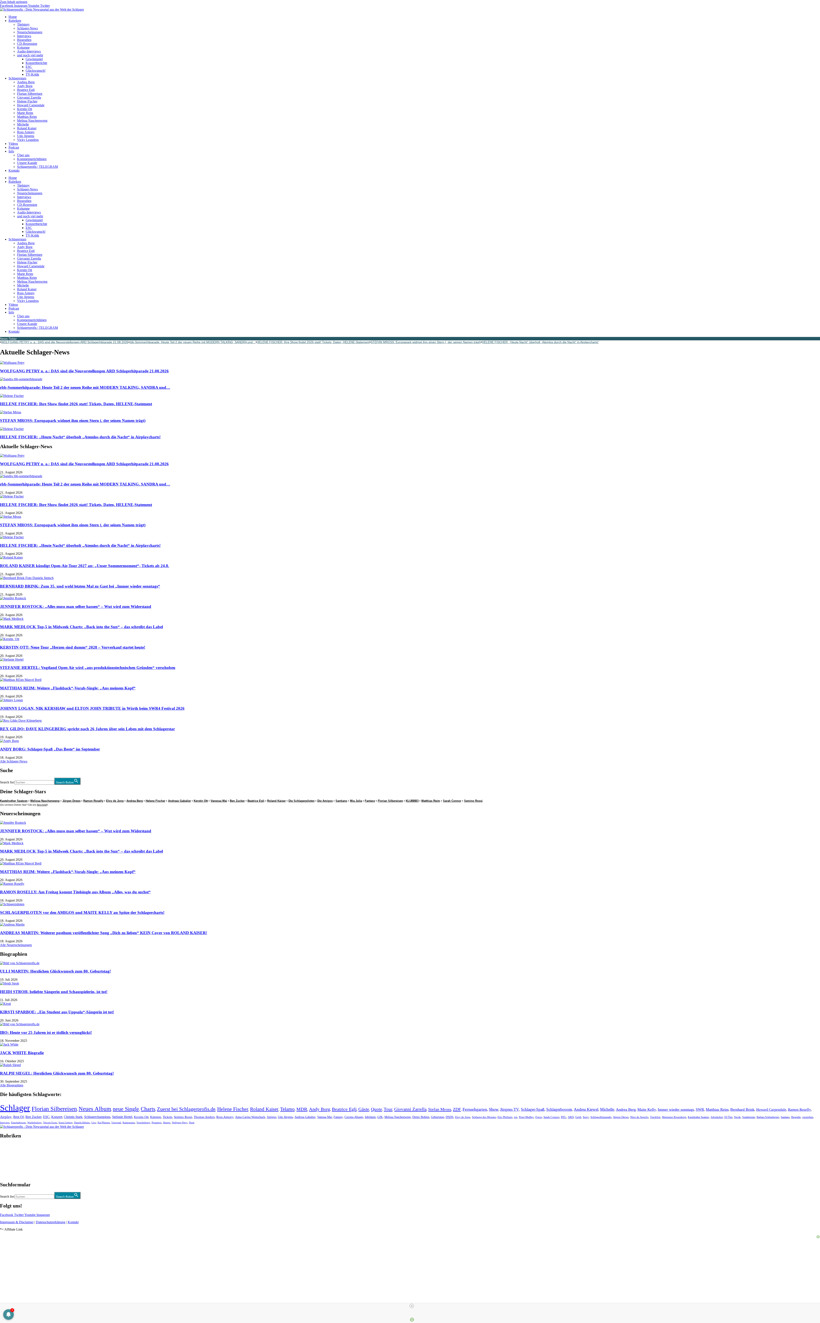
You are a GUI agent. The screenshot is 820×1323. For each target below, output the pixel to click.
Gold (578, 1117)
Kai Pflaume (104, 1122)
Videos (13, 143)
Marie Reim (25, 113)
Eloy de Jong (115, 800)
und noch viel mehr (30, 55)
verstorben (807, 1117)
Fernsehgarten (475, 1109)
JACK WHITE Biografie (22, 1053)
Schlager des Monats (484, 1117)
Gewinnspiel (34, 59)
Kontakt (14, 170)
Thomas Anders (204, 1117)
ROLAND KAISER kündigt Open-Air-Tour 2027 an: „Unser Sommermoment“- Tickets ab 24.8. (84, 565)
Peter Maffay (526, 1117)
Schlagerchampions (97, 1117)
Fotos (538, 1117)
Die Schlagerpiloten (301, 800)
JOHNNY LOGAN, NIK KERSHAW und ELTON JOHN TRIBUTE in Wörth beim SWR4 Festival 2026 (92, 708)
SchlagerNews (10, 1148)
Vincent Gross (50, 1122)
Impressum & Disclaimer (17, 1222)
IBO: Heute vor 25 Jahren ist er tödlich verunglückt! (46, 1032)
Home (13, 17)
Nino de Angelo (639, 1117)
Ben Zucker (237, 800)
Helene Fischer (27, 101)
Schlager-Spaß (533, 1109)
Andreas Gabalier (179, 800)
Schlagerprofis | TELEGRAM (37, 166)
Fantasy (370, 800)
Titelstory (23, 24)
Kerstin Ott (24, 109)
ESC (29, 67)
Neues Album (95, 1109)
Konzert (56, 1117)
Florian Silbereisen (29, 93)
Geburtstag (437, 1117)
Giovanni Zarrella (29, 97)
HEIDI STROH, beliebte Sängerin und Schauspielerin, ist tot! (53, 991)
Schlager (15, 1108)
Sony (586, 1117)
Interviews (24, 36)
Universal (116, 1122)
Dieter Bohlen (420, 1117)
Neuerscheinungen (29, 32)
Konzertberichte (36, 63)
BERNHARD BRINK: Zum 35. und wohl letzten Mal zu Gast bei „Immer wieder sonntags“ (80, 586)
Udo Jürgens (25, 136)
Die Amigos (325, 800)
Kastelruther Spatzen (14, 800)
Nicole (737, 1117)
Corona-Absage (353, 1117)
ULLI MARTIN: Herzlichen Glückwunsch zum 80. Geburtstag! (55, 971)
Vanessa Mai (219, 800)
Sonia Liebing (65, 1122)
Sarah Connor (452, 800)
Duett (191, 1122)
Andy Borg (24, 86)
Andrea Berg (26, 82)
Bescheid (42, 804)
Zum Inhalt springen (13, 2)
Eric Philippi (505, 1117)
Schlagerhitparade (600, 1117)
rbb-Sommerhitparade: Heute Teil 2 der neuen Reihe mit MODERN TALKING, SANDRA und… (192, 342)
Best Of (18, 1117)
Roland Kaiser (27, 128)
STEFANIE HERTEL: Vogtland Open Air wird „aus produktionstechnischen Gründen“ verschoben (87, 667)
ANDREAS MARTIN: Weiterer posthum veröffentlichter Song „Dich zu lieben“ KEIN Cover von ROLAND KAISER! (103, 933)
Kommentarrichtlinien (32, 159)
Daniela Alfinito (82, 1122)
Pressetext (156, 1122)
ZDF (457, 1109)
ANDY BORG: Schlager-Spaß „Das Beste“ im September (50, 749)
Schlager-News (27, 28)
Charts (148, 1109)
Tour (388, 1109)
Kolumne (23, 47)
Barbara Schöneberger (768, 1117)
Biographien (8, 1160)
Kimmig (155, 1117)
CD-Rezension (27, 43)
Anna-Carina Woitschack (250, 1117)
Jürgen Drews (71, 800)
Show (493, 1109)
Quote (376, 1109)
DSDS (449, 1117)
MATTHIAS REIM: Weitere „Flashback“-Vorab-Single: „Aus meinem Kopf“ (68, 688)
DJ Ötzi (728, 1117)
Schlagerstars (17, 78)
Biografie (796, 1117)
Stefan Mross (439, 1109)
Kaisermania (129, 1122)
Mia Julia (356, 800)
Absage (166, 1122)
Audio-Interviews (29, 51)
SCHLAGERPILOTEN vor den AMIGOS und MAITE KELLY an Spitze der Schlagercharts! (82, 912)
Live (93, 1122)
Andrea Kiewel (586, 1109)
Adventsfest (716, 1117)
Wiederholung (34, 1122)
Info (11, 151)
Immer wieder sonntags (676, 1109)
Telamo (287, 1109)
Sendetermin (748, 1117)
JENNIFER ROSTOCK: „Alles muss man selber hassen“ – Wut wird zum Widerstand (75, 606)
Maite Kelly (646, 1109)
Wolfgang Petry (179, 1122)
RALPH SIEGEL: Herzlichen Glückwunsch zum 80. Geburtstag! (57, 1073)
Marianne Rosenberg (674, 1117)
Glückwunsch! (35, 70)
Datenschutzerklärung (50, 1222)
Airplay (6, 1117)
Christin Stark (73, 1117)
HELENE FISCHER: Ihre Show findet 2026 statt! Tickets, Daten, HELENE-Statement (313, 342)
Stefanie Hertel (122, 1117)
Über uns (23, 155)
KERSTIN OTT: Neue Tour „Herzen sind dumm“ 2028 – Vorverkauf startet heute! (72, 647)
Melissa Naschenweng (32, 120)
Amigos (271, 1117)
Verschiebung (143, 1122)
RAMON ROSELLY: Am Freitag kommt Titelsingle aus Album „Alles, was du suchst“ (75, 892)
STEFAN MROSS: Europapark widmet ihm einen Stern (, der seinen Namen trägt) (426, 342)
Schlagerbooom (559, 1109)
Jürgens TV (509, 1109)
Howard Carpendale (30, 105)
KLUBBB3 (412, 800)
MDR (301, 1109)
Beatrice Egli (26, 90)
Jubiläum (370, 1117)
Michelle (23, 124)
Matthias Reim (27, 117)
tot (515, 1117)
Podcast (14, 147)
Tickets (167, 1117)
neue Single (126, 1109)
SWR (700, 1109)
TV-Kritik (32, 74)
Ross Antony (26, 132)
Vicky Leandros (28, 140)
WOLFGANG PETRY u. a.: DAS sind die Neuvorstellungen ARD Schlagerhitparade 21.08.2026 (64, 342)
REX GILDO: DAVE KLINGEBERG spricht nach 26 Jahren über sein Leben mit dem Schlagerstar (87, 729)
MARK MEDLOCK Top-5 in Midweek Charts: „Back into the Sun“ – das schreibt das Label (81, 627)
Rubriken (15, 20)
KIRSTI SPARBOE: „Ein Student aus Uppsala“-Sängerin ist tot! (57, 1012)
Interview (4, 1122)
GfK (380, 1117)
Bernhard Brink (742, 1109)
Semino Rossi (473, 800)
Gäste (363, 1109)
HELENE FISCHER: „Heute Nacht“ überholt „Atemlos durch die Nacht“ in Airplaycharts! (540, 342)
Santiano (341, 800)
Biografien (24, 40)
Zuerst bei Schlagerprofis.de (186, 1109)
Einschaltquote (18, 1122)
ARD (571, 1117)
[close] (412, 1306)
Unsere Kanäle (27, 163)
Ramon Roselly (93, 800)
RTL (563, 1117)
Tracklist (655, 1117)
